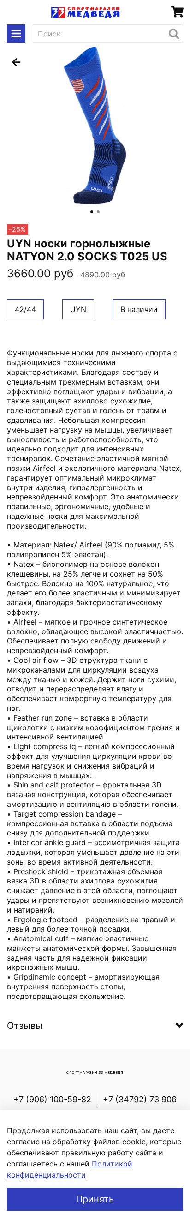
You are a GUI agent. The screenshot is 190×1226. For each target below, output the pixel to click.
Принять (95, 1199)
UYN (78, 309)
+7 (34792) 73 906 (140, 1099)
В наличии (139, 309)
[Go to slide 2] (98, 211)
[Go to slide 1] (91, 211)
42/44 (25, 309)
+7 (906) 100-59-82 (52, 1099)
